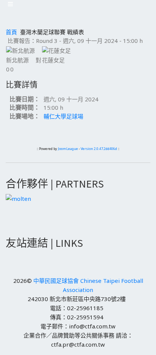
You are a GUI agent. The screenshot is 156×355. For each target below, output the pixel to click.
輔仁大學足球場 (63, 116)
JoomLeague (68, 148)
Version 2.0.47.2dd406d (99, 148)
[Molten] (18, 198)
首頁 (11, 32)
